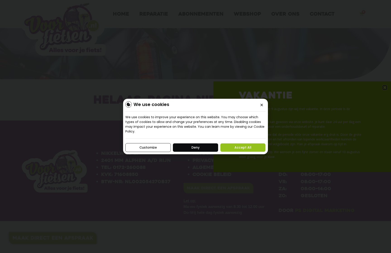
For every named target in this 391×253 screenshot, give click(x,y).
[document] (195, 126)
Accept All (242, 147)
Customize (148, 147)
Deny (195, 147)
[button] (261, 105)
